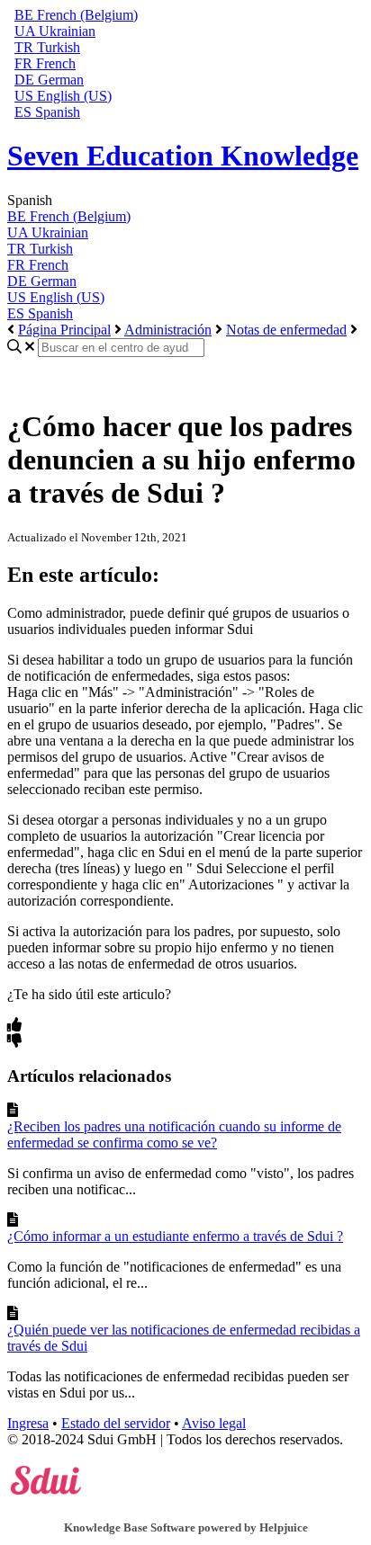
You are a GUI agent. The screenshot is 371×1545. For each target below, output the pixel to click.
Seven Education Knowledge (182, 155)
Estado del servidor (115, 1423)
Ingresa (28, 1423)
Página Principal (64, 329)
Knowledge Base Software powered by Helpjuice (186, 1527)
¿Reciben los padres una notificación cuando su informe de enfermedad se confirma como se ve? (174, 1134)
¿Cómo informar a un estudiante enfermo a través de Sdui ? (175, 1236)
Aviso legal (214, 1423)
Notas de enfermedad (286, 329)
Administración (168, 329)
